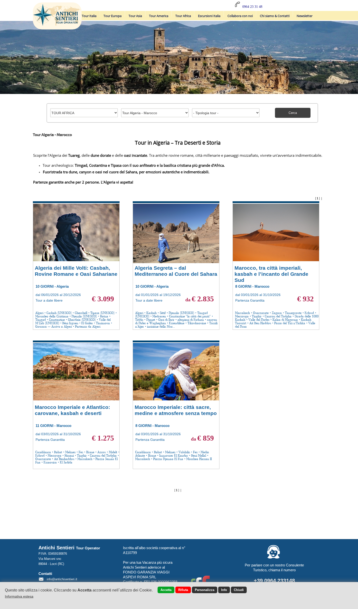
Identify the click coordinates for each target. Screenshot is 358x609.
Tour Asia (135, 16)
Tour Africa (183, 16)
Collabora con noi (240, 16)
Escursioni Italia (209, 16)
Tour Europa (113, 16)
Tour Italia (89, 16)
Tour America (158, 16)
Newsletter (304, 16)
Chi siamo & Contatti (275, 16)
